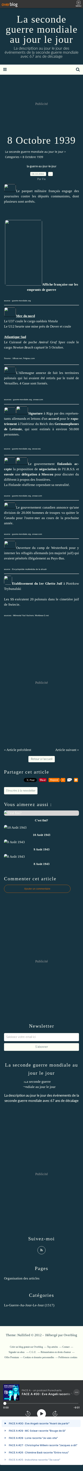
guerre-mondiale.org (21, 300)
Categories (12, 157)
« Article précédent (17, 750)
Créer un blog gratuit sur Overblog (26, 1346)
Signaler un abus (17, 1352)
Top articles (52, 1346)
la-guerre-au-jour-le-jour (41, 166)
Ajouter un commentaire (37, 888)
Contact (66, 1346)
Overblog (70, 1335)
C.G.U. (32, 1352)
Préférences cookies (67, 1357)
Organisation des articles (21, 1278)
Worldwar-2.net (42, 615)
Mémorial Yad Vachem (23, 615)
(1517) (29, 1305)
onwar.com (38, 399)
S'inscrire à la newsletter (20, 790)
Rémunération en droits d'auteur (56, 1352)
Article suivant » (67, 750)
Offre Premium (11, 1357)
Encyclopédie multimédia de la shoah (29, 569)
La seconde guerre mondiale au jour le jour (42, 29)
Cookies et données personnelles (38, 1357)
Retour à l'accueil (41, 759)
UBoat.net (17, 358)
